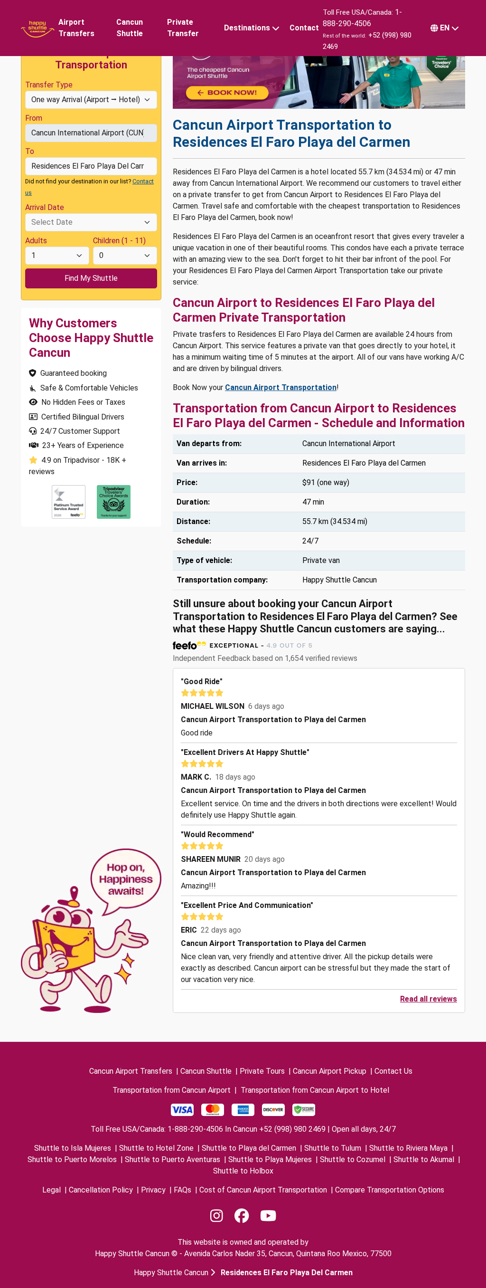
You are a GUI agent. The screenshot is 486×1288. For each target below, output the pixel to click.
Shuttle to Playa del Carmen (249, 1148)
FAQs (182, 1189)
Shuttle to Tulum (332, 1148)
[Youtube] (268, 1216)
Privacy (153, 1189)
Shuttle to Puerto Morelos (72, 1159)
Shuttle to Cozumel (352, 1159)
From (33, 118)
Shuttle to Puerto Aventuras (172, 1159)
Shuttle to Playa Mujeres (270, 1159)
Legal (51, 1189)
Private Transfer (183, 28)
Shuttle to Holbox (243, 1170)
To (29, 151)
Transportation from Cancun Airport (171, 1090)
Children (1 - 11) (119, 240)
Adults (36, 240)
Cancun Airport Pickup (329, 1071)
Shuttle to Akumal (423, 1159)
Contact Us (393, 1071)
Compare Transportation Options (389, 1189)
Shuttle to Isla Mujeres (72, 1148)
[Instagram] (216, 1216)
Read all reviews (428, 998)
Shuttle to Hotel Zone (156, 1148)
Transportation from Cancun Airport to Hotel (315, 1090)
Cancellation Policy (101, 1189)
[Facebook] (242, 1216)
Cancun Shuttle (129, 28)
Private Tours (262, 1071)
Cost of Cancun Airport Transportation (263, 1189)
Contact (304, 27)
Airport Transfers (76, 28)
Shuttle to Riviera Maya (408, 1148)
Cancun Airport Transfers (130, 1071)
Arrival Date (44, 207)
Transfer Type (49, 84)
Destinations (247, 27)
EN (444, 27)
